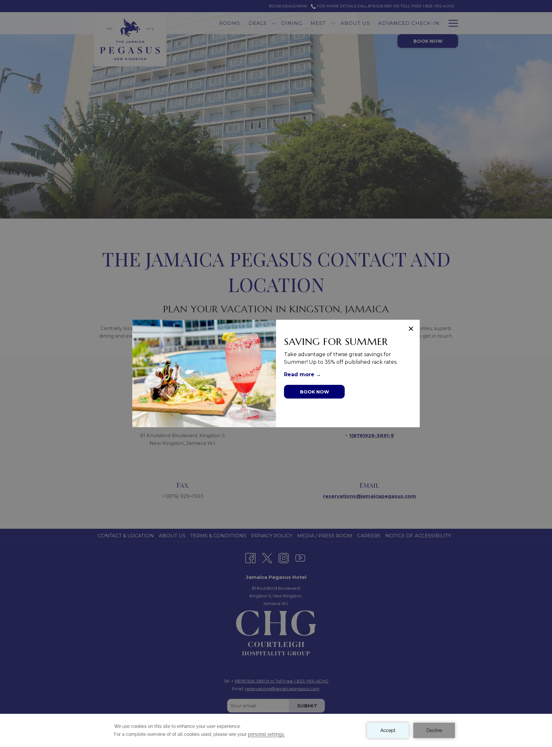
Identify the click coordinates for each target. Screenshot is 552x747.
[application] (276, 730)
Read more (300, 374)
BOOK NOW (314, 392)
